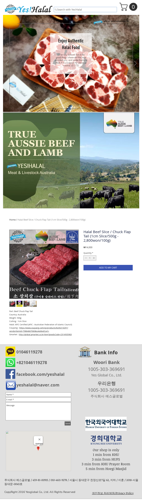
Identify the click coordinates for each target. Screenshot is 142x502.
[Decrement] (85, 257)
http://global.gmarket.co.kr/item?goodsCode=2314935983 (45, 334)
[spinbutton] (89, 257)
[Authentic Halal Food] (74, 107)
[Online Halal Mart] (68, 107)
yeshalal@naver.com (37, 385)
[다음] (135, 63)
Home (12, 219)
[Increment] (94, 257)
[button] (129, 7)
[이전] (7, 63)
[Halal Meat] (71, 107)
